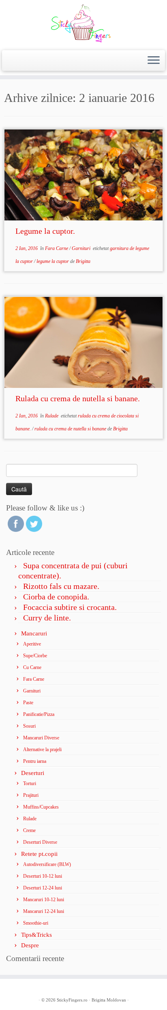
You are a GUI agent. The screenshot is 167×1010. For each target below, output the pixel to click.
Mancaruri (34, 633)
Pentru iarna (34, 761)
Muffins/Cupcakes (41, 807)
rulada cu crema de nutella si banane (70, 429)
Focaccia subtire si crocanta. (70, 607)
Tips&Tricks (36, 935)
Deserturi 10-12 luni (42, 876)
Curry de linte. (47, 617)
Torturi (29, 783)
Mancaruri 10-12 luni (43, 899)
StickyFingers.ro (72, 999)
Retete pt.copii (39, 854)
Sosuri (29, 726)
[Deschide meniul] (154, 61)
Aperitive (32, 644)
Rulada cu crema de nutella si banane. (77, 398)
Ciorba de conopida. (56, 596)
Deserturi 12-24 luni (42, 888)
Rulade (52, 416)
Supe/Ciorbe (35, 656)
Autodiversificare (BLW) (47, 864)
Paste (28, 702)
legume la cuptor (53, 261)
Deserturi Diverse (40, 842)
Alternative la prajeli (42, 749)
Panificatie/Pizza (38, 714)
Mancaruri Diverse (41, 738)
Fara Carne (57, 248)
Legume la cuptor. (45, 231)
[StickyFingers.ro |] (83, 24)
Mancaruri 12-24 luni (43, 911)
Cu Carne (32, 667)
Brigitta (83, 261)
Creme (29, 830)
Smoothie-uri (35, 923)
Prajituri (31, 795)
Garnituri (82, 248)
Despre (30, 945)
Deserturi (32, 773)
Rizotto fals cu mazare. (61, 586)
